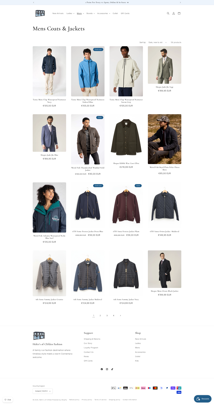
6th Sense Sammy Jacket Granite (49, 299)
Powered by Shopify (59, 400)
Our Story (88, 343)
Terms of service (100, 400)
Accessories (140, 352)
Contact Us (88, 352)
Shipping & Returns (92, 339)
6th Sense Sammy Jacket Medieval (88, 299)
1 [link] (93, 315)
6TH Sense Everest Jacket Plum (126, 231)
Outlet (137, 356)
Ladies (138, 343)
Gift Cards (88, 361)
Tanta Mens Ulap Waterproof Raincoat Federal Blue (87, 100)
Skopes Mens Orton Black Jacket (164, 291)
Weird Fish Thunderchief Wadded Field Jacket (87, 169)
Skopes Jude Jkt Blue (49, 155)
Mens (137, 348)
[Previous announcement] (33, 2)
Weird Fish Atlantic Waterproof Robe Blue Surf (49, 237)
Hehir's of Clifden (45, 400)
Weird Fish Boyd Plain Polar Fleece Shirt (164, 168)
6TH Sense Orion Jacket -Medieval (164, 231)
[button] (70, 13)
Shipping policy (114, 400)
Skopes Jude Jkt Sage (164, 87)
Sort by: (143, 42)
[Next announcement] (180, 2)
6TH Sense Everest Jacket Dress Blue (87, 231)
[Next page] (120, 315)
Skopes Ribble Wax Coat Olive (126, 163)
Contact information (130, 400)
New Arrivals (140, 339)
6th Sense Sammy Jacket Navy (126, 299)
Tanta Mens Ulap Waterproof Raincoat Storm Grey (126, 100)
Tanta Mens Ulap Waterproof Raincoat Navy (49, 100)
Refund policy (74, 400)
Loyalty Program (91, 348)
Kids (137, 361)
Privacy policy (87, 400)
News (86, 356)
